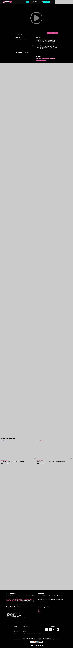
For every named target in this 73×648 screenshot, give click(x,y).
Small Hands (11, 461)
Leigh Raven (60, 461)
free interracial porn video (14, 602)
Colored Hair (37, 60)
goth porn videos (22, 604)
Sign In (51, 1)
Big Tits (40, 58)
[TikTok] (58, 629)
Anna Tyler (64, 461)
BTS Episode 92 (40, 460)
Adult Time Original (43, 60)
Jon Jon (43, 461)
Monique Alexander (21, 461)
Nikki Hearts (46, 461)
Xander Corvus (55, 461)
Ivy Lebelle (20, 600)
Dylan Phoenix (28, 52)
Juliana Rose (27, 599)
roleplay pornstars (15, 599)
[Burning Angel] (7, 1)
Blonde (37, 58)
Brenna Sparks (32, 599)
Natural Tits (43, 58)
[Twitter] (50, 629)
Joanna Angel (19, 52)
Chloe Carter (15, 461)
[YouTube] (46, 629)
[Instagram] (54, 629)
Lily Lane (7, 461)
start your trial (53, 33)
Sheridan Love (13, 600)
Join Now (46, 1)
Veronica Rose (22, 599)
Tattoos (48, 58)
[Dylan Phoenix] (29, 45)
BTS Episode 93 (4, 460)
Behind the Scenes (52, 58)
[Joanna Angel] (20, 45)
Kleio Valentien (8, 600)
